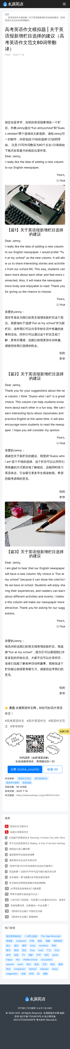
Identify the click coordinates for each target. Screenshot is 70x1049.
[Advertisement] (35, 88)
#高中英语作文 (36, 720)
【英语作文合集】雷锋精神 (24, 916)
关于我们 (22, 1008)
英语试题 (27, 782)
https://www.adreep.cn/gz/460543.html (37, 795)
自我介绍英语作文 (19, 832)
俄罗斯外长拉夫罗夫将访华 (23, 860)
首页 (7, 14)
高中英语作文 (41, 778)
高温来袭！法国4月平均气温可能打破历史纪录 (32, 871)
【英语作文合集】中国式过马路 (26, 911)
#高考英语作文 (15, 720)
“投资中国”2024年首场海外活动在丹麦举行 (31, 865)
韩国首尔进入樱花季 (19, 849)
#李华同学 (17, 726)
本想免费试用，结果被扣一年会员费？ (29, 905)
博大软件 (40, 1019)
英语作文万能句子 (19, 826)
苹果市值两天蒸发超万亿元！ (25, 894)
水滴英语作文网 (26, 708)
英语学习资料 (12, 782)
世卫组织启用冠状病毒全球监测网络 (27, 882)
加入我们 (48, 1008)
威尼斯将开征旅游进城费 (21, 854)
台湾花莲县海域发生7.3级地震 (25, 888)
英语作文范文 (24, 778)
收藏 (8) (52, 769)
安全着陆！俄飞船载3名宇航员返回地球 (29, 877)
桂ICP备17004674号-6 (32, 1016)
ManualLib (51, 1019)
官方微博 (31, 1008)
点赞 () (24, 769)
